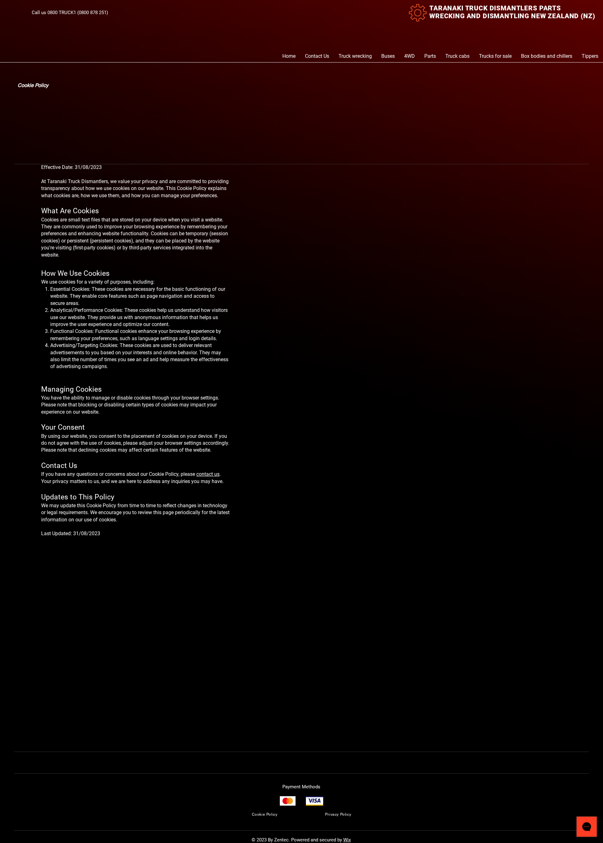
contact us (208, 474)
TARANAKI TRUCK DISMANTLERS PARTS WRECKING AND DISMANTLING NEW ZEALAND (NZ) (512, 12)
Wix (347, 840)
